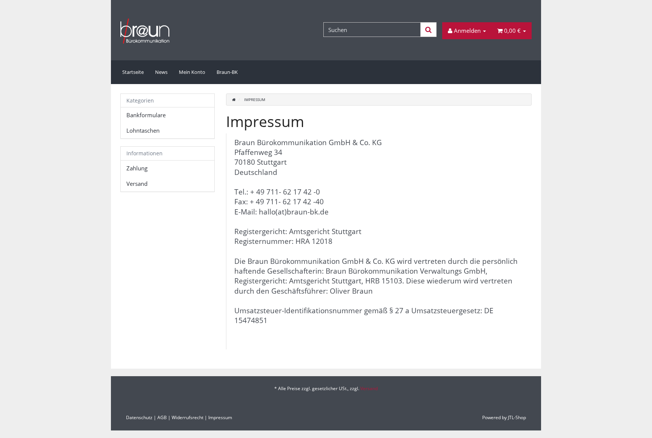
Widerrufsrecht (187, 417)
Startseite (133, 72)
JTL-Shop (517, 417)
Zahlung (137, 168)
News (161, 72)
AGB (162, 417)
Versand (137, 183)
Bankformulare (146, 115)
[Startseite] (233, 99)
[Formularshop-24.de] (185, 31)
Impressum (220, 417)
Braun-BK (227, 72)
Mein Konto (192, 72)
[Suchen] (428, 29)
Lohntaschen (143, 130)
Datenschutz (139, 417)
